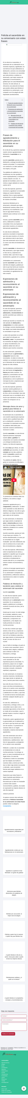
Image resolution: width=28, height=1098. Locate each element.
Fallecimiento (4, 1070)
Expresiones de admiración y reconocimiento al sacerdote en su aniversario (15, 111)
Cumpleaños (4, 1067)
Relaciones (4, 1079)
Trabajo (3, 1080)
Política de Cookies (6, 1090)
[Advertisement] (14, 19)
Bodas (2, 1066)
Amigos (3, 1064)
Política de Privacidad (6, 1092)
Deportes (3, 1069)
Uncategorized (4, 1082)
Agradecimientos (5, 1062)
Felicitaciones (4, 1074)
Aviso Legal (4, 1088)
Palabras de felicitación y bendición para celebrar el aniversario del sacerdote (16, 125)
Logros (3, 1077)
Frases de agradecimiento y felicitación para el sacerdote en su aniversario (15, 104)
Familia (3, 1072)
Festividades (4, 1075)
